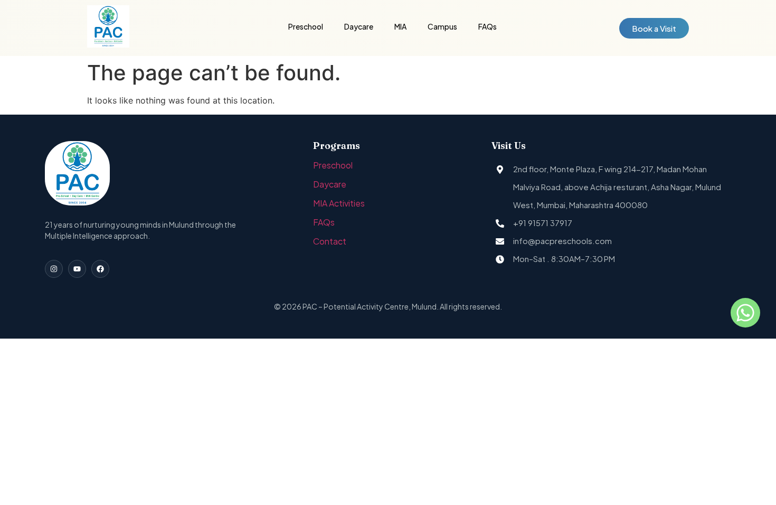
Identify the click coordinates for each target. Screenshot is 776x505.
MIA (400, 26)
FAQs (487, 26)
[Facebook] (100, 269)
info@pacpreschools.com (562, 241)
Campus (442, 26)
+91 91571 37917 (542, 223)
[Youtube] (77, 269)
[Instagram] (54, 269)
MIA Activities (339, 203)
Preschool (305, 26)
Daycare (358, 26)
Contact (329, 241)
